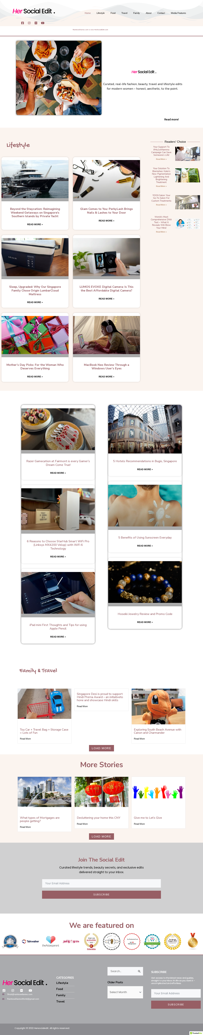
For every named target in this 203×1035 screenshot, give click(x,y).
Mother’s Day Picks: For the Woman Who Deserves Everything (35, 367)
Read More (25, 738)
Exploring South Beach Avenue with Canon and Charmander (157, 731)
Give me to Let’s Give (148, 818)
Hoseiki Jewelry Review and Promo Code (145, 614)
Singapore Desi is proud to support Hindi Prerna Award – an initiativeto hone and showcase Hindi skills (100, 697)
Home (88, 13)
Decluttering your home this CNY (98, 818)
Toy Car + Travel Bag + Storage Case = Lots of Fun (44, 731)
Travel (124, 13)
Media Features (178, 13)
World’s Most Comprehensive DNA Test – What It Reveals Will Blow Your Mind (161, 222)
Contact (161, 13)
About (148, 13)
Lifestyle (101, 13)
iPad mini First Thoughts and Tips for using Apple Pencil (58, 627)
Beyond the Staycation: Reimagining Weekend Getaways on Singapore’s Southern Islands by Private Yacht (35, 212)
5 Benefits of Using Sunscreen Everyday (145, 538)
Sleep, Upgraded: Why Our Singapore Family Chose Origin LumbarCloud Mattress (35, 290)
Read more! (171, 119)
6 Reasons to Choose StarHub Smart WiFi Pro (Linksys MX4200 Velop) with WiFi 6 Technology (58, 545)
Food (113, 13)
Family (136, 13)
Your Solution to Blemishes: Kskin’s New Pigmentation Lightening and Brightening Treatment (161, 175)
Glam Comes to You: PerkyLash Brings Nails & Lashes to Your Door (106, 211)
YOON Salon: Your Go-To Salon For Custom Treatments (161, 198)
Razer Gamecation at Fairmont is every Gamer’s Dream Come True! (58, 463)
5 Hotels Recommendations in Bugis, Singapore (145, 461)
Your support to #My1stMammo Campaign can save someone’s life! (161, 151)
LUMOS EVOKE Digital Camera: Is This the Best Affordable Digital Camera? (106, 289)
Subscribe (101, 894)
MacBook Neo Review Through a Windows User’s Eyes (106, 367)
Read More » (35, 224)
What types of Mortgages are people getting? (40, 819)
